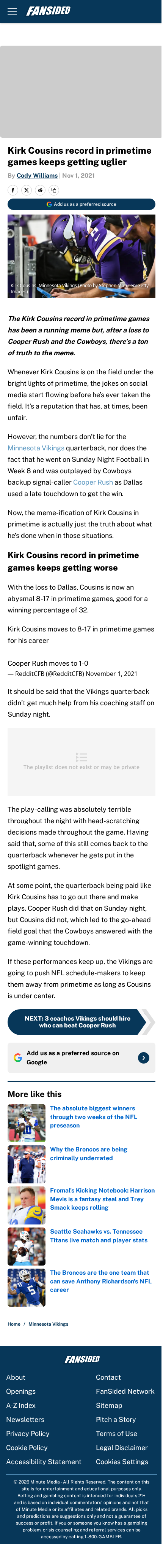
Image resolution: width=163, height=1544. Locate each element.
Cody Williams (37, 175)
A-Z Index (21, 1405)
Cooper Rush (93, 482)
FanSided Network (125, 1391)
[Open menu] (12, 11)
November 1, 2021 (112, 673)
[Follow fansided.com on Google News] (143, 1058)
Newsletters (25, 1419)
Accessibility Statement (44, 1462)
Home (14, 1324)
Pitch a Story (116, 1419)
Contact (108, 1377)
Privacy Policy (28, 1433)
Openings (21, 1391)
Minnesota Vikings (36, 448)
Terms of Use (116, 1433)
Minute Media (45, 1482)
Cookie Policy (27, 1448)
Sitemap (109, 1405)
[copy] (54, 190)
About (15, 1377)
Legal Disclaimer (122, 1448)
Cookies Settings (122, 1462)
